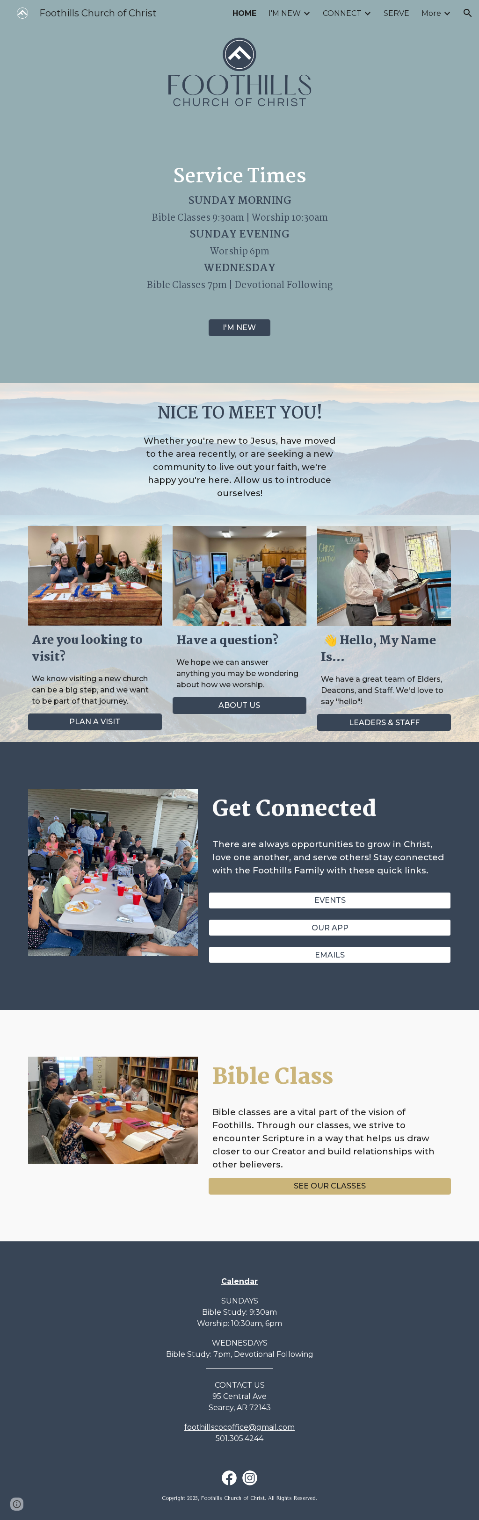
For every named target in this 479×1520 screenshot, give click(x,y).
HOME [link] (244, 13)
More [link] (431, 13)
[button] (468, 13)
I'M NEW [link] (285, 13)
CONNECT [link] (342, 13)
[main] (239, 227)
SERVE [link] (396, 13)
